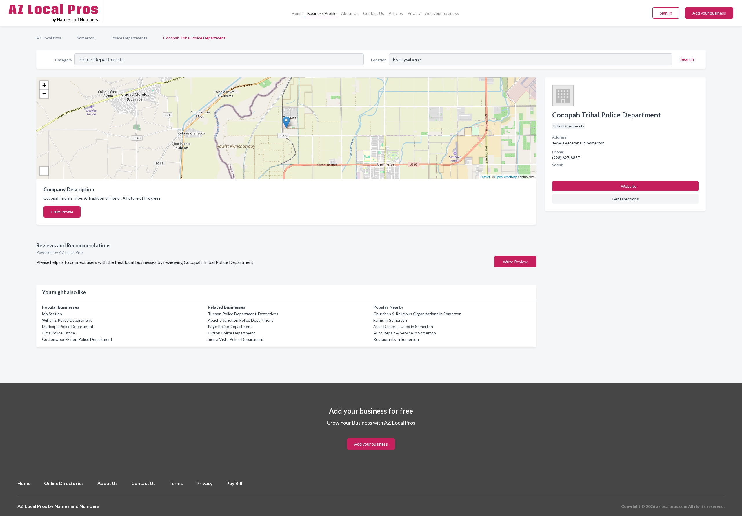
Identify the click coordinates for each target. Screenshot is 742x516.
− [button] (44, 93)
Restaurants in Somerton (396, 339)
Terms (176, 483)
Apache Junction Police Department (240, 320)
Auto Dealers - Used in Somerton (403, 326)
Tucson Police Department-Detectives (243, 313)
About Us (350, 13)
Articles (396, 13)
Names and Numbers (76, 506)
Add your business (442, 13)
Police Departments (129, 37)
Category (63, 59)
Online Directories (64, 483)
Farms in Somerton (390, 320)
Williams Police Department (67, 320)
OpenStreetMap (506, 176)
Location (379, 59)
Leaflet (485, 176)
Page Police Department (230, 326)
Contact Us (373, 13)
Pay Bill (234, 483)
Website (628, 186)
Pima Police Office (58, 332)
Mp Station (52, 313)
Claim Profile (62, 211)
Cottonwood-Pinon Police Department (77, 339)
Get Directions (625, 198)
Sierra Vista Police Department (236, 339)
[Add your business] (371, 437)
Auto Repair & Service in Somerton (404, 332)
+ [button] (44, 85)
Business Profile (322, 13)
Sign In (666, 12)
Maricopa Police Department (68, 326)
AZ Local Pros (48, 37)
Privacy (414, 13)
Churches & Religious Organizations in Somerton (417, 313)
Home (297, 13)
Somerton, (86, 37)
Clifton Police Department (231, 332)
